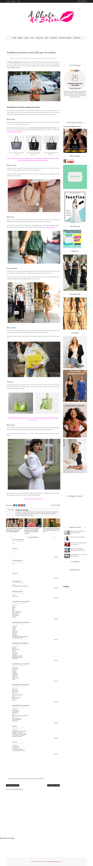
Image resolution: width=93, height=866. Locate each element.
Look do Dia (39, 38)
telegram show (15, 678)
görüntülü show (15, 649)
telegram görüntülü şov (17, 657)
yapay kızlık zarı (15, 615)
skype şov (14, 633)
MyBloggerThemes (57, 861)
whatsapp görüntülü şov (17, 637)
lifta (13, 610)
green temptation (16, 613)
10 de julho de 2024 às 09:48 (18, 582)
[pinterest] (83, 1)
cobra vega (14, 632)
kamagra (14, 627)
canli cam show (15, 710)
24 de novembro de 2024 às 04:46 (19, 644)
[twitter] (86, 1)
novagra (14, 617)
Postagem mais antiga (53, 785)
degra (13, 609)
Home (8, 1)
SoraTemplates (40, 861)
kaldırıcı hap (15, 692)
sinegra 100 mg (15, 711)
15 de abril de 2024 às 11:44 (18, 562)
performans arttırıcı (16, 697)
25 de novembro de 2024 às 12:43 (19, 665)
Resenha (20, 38)
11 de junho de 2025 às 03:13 (18, 743)
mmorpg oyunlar (15, 746)
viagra (13, 629)
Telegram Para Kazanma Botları (19, 731)
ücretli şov (14, 670)
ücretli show (15, 631)
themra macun (15, 668)
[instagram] (79, 1)
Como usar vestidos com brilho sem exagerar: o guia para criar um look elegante (14, 530)
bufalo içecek (15, 614)
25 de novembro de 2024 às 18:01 (19, 686)
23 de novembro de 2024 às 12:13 (19, 623)
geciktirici (14, 648)
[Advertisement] (41, 46)
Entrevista (76, 38)
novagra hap (15, 713)
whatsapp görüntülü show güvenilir (20, 586)
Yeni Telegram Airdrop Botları (18, 735)
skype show (15, 653)
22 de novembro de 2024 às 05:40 (19, 603)
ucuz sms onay (15, 748)
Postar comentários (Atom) (16, 789)
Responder (56, 557)
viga (13, 693)
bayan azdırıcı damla (16, 611)
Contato (13, 1)
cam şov (14, 700)
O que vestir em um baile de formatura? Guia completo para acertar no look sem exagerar (31, 531)
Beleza (27, 38)
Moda (46, 38)
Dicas (32, 38)
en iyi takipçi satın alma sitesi (18, 750)
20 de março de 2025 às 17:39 (18, 727)
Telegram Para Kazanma (17, 732)
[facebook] (81, 1)
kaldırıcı (14, 607)
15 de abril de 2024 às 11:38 (18, 541)
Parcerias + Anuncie (65, 38)
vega (13, 606)
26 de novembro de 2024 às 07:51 (19, 707)
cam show (14, 689)
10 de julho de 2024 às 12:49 (18, 593)
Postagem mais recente (12, 785)
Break (15, 55)
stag (13, 717)
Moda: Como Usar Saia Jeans (78, 537)
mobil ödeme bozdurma (17, 749)
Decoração (53, 38)
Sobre (18, 1)
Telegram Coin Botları (17, 736)
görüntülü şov (15, 596)
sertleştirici (14, 654)
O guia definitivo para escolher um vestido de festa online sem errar (51, 530)
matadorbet (14, 548)
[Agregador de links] (66, 586)
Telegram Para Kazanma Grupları (19, 733)
